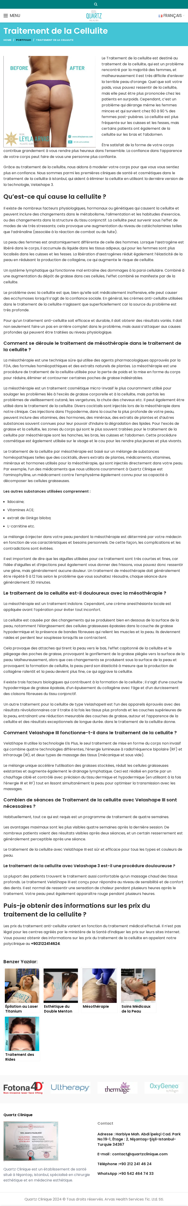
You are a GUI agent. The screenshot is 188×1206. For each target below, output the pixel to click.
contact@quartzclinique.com (139, 1154)
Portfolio (23, 40)
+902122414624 (45, 943)
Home (7, 40)
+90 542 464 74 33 (136, 1173)
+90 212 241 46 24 (135, 1164)
